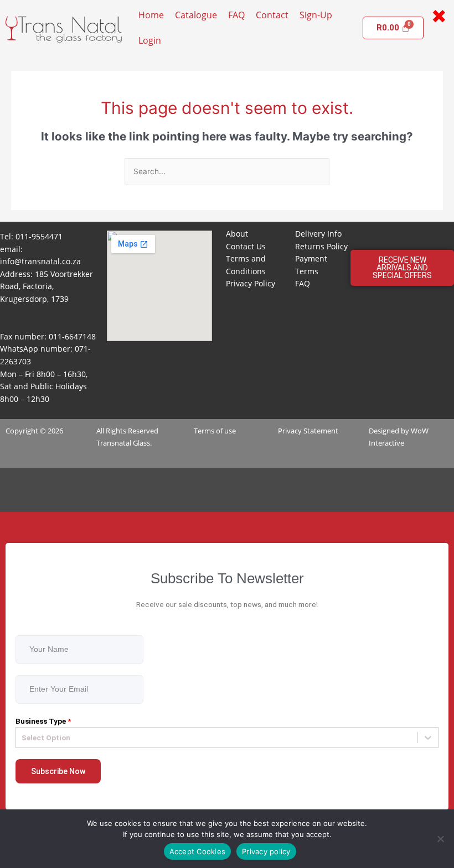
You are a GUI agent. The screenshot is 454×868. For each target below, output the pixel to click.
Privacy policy (266, 851)
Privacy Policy (250, 283)
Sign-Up (316, 15)
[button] (401, 267)
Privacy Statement (308, 431)
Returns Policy (321, 246)
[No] (440, 838)
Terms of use (215, 431)
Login (149, 40)
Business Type (43, 721)
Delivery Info (318, 233)
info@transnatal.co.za (40, 261)
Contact (272, 15)
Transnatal (113, 443)
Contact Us (246, 246)
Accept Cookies (197, 851)
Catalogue (196, 15)
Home (151, 15)
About (237, 233)
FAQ (236, 15)
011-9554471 (39, 236)
